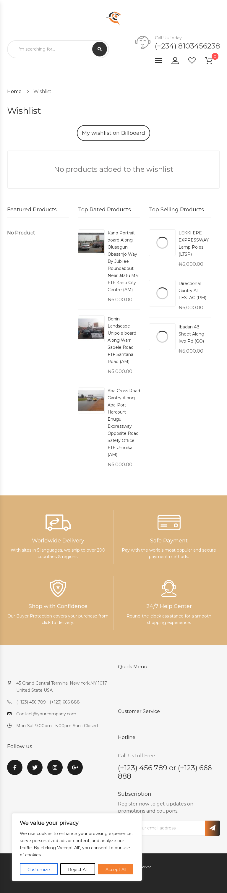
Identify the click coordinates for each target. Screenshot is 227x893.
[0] (212, 61)
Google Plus (75, 771)
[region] (77, 847)
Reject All (77, 869)
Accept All (116, 869)
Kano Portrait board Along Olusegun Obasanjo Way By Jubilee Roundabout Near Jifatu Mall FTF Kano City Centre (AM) (124, 261)
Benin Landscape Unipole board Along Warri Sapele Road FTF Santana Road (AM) (122, 340)
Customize (38, 869)
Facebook (14, 771)
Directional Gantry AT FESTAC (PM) (192, 290)
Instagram (55, 771)
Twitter (35, 771)
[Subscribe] (212, 828)
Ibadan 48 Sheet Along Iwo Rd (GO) (191, 334)
